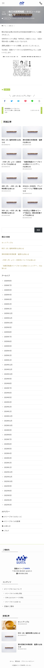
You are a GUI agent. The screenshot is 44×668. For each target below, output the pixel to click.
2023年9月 (8, 430)
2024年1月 (8, 411)
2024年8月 (8, 383)
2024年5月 (8, 397)
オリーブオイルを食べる (13, 602)
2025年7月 (8, 337)
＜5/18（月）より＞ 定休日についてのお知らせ (19, 260)
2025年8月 (8, 332)
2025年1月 (8, 360)
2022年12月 (8, 472)
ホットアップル (7, 242)
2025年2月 (8, 355)
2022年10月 (8, 481)
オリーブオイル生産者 (12, 521)
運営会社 (17, 661)
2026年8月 (8, 281)
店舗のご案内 (9, 606)
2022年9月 (8, 486)
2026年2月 (8, 304)
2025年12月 (8, 313)
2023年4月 (8, 453)
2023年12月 (8, 416)
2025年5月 (8, 346)
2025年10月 (8, 323)
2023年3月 (8, 458)
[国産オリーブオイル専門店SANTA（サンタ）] (22, 3)
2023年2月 (8, 463)
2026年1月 (8, 309)
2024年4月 (8, 402)
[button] (3, 3)
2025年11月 (8, 318)
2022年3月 (8, 505)
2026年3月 (8, 299)
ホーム (12, 661)
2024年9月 (8, 379)
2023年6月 (8, 444)
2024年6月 (8, 393)
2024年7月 (8, 388)
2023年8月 (8, 435)
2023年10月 (8, 425)
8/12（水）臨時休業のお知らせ (13, 248)
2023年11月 (8, 421)
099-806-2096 (23, 573)
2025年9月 (8, 327)
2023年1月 (8, 467)
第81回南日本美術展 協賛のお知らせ (15, 254)
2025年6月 (8, 341)
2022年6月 (8, 491)
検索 (38, 230)
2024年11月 (8, 369)
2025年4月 (8, 351)
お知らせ (6, 18)
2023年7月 (8, 439)
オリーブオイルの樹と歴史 (13, 593)
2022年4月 (8, 500)
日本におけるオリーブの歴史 (14, 597)
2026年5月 (8, 290)
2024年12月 (8, 365)
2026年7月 (8, 285)
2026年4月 (8, 295)
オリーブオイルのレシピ (13, 517)
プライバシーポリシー (27, 661)
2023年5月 (8, 449)
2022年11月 (8, 477)
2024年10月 (8, 374)
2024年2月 (8, 407)
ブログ (6, 531)
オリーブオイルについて (13, 589)
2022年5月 (8, 495)
